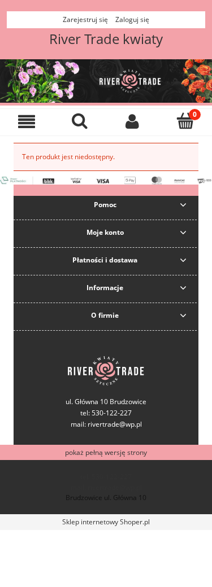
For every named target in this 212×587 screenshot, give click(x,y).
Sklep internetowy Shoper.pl (106, 522)
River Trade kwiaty (106, 38)
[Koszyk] (185, 120)
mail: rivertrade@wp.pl (106, 424)
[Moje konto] (132, 121)
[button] (26, 121)
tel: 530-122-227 (106, 476)
